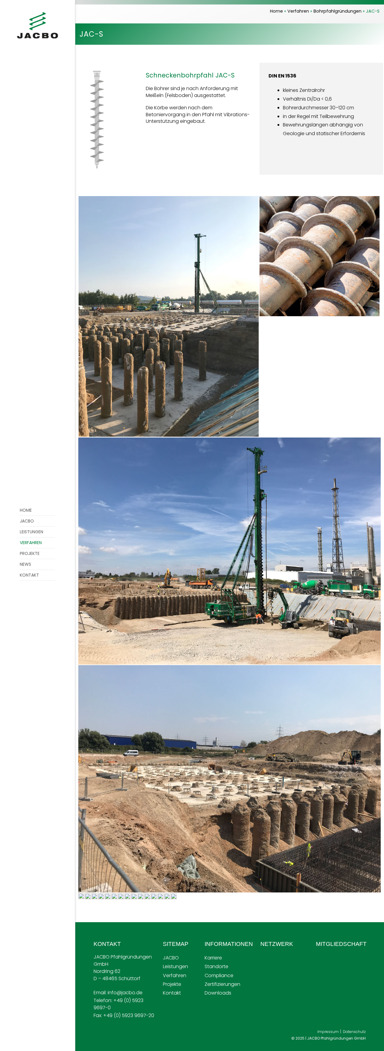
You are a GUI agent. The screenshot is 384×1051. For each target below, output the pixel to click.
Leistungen (175, 966)
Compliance (219, 975)
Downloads (218, 992)
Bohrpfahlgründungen (338, 11)
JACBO (171, 957)
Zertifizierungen (222, 984)
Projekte (172, 984)
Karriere (213, 957)
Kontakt (172, 992)
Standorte (216, 966)
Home (276, 11)
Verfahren (298, 11)
